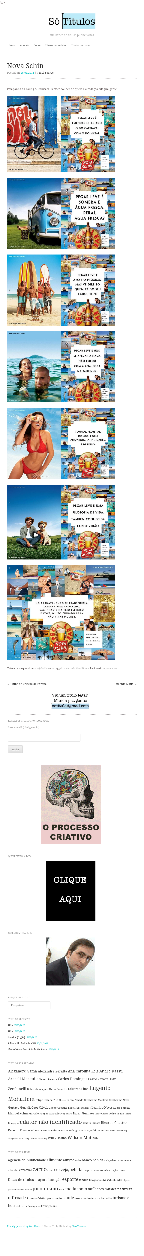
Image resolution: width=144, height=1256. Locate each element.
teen (97, 1198)
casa (50, 1170)
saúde (68, 1197)
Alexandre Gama (22, 1071)
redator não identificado (76, 668)
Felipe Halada (44, 1099)
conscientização (109, 1170)
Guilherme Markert (96, 1099)
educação (54, 1180)
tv (25, 1206)
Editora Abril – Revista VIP (22, 1043)
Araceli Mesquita (23, 1079)
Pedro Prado (116, 1113)
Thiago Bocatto (15, 1138)
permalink (111, 668)
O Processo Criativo (35, 1198)
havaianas (111, 1179)
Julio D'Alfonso (83, 1108)
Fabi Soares (46, 72)
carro (39, 1169)
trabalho (106, 1198)
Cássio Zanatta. (98, 1079)
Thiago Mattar (30, 1138)
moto (82, 1189)
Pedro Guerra (101, 1114)
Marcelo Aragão (38, 1113)
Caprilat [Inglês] (16, 1037)
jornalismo (45, 1188)
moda (70, 1188)
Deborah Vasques (37, 1089)
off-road (16, 1197)
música (111, 1189)
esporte (70, 1179)
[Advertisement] (72, 1245)
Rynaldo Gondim (97, 1130)
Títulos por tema (80, 45)
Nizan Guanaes (83, 1113)
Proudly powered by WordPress (23, 1226)
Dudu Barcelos (58, 1089)
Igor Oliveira (41, 1107)
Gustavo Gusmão (20, 1107)
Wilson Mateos (82, 1137)
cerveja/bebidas (41, 668)
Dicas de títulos (21, 1180)
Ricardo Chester (114, 1123)
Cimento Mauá (126, 683)
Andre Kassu (111, 1071)
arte (78, 1160)
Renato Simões (91, 1122)
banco (87, 1160)
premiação (54, 1198)
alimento (54, 1160)
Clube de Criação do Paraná (27, 683)
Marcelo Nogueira (60, 1113)
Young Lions (49, 1206)
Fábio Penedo (75, 1099)
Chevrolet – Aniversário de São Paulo (27, 1049)
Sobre (37, 45)
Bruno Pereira (48, 1079)
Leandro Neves (102, 1107)
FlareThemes (79, 1226)
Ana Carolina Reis (83, 1071)
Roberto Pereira (40, 1130)
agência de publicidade (27, 1160)
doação (40, 1180)
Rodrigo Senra (77, 1130)
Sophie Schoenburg (117, 1130)
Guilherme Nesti (119, 1099)
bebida (98, 1160)
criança (122, 1170)
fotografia (95, 1180)
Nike (10, 1025)
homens (20, 1189)
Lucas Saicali (121, 1107)
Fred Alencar (59, 1100)
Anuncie (24, 45)
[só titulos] (72, 21)
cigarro (88, 1170)
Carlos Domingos (72, 1079)
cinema (96, 1170)
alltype (68, 1160)
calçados (110, 1160)
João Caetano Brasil (63, 1107)
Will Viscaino (57, 1138)
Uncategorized (35, 1206)
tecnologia (87, 1198)
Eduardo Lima (78, 1089)
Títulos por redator (56, 45)
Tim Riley (42, 1138)
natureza (125, 1189)
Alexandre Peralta (52, 1071)
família (83, 1179)
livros (61, 1189)
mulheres (96, 1189)
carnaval (25, 1170)
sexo (77, 1198)
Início (12, 45)
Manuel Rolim (18, 1113)
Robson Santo (59, 1130)
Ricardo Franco (19, 1130)
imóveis (28, 1189)
